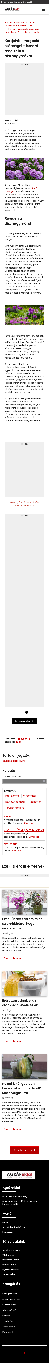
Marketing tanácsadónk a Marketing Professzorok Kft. (19, 1202)
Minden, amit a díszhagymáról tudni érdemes (17, 2)
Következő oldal (23, 721)
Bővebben (28, 823)
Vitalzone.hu (8, 1255)
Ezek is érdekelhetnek (23, 866)
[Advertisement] (24, 89)
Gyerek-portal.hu (10, 1269)
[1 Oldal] (26, 712)
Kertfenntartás (9, 1304)
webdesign (23, 1196)
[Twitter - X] (25, 738)
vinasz (8, 816)
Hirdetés (24, 64)
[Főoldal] (22, 712)
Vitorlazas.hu (8, 1274)
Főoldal (8, 22)
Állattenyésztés (9, 1310)
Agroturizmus (8, 1326)
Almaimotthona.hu (11, 1250)
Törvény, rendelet (14, 807)
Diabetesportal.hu (10, 1260)
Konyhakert (7, 1332)
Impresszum (8, 1232)
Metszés (6, 1315)
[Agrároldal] (12, 9)
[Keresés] (44, 781)
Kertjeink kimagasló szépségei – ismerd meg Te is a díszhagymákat (23, 30)
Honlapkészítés (9, 1196)
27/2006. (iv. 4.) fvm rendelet (24, 830)
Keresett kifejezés (11, 776)
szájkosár (10, 844)
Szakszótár (35, 801)
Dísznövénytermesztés (20, 25)
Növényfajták (29, 795)
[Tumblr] (29, 738)
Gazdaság (7, 1321)
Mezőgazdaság (9, 1294)
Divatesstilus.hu (9, 1264)
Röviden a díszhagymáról (15, 760)
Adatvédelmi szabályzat (13, 1227)
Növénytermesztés (26, 22)
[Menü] (44, 9)
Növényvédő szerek (15, 801)
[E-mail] (22, 738)
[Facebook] (19, 738)
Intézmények (12, 795)
